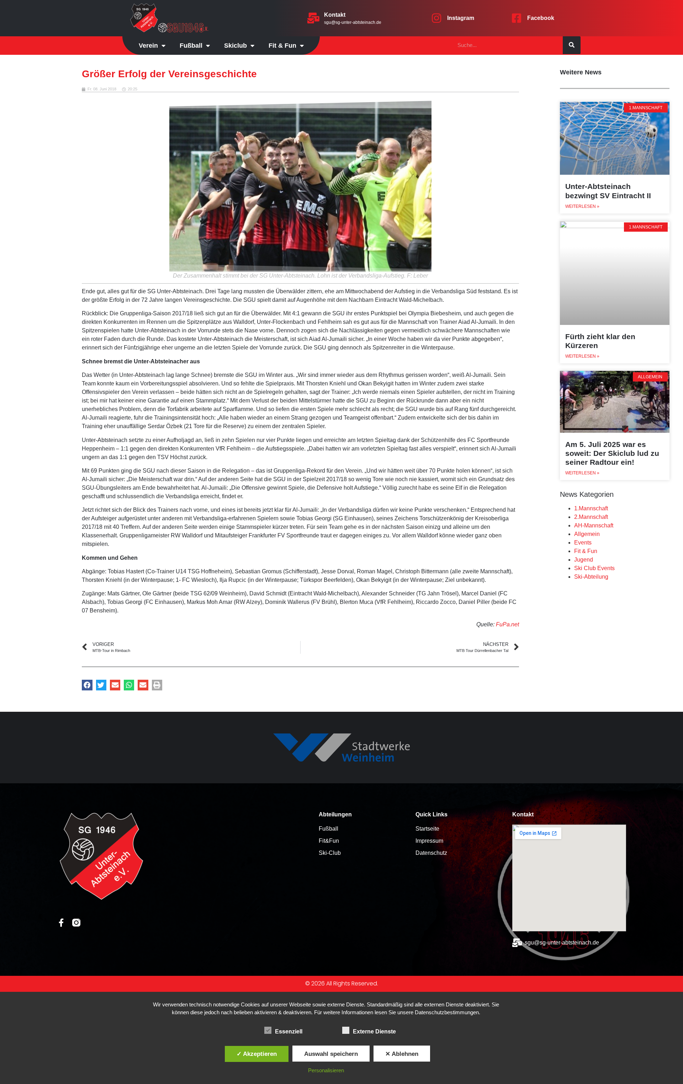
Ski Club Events (594, 568)
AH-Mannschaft (593, 525)
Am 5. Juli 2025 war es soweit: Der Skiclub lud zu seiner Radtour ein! (612, 453)
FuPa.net (507, 624)
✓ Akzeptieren (257, 1054)
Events (583, 543)
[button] (87, 685)
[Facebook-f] (61, 923)
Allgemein (587, 534)
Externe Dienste (374, 1031)
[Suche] (572, 45)
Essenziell (288, 1031)
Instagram (460, 18)
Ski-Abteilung (591, 577)
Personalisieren (326, 1070)
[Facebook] (516, 18)
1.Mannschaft (591, 508)
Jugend (583, 560)
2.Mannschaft (591, 517)
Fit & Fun (585, 551)
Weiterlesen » (582, 206)
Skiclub (235, 45)
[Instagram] (436, 18)
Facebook (540, 18)
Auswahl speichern (331, 1054)
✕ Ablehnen (401, 1054)
